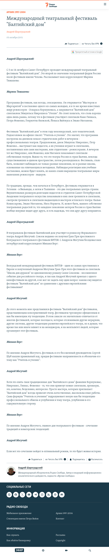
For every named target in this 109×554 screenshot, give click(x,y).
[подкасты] (43, 550)
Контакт (60, 519)
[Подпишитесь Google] (9, 494)
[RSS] (48, 494)
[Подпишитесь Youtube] (29, 494)
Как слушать (13, 535)
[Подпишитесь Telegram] (35, 494)
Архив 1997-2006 (64, 513)
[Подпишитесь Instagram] (42, 494)
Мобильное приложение (19, 513)
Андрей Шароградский (18, 32)
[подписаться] (61, 494)
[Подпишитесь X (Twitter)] (22, 494)
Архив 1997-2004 (16, 12)
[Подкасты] (55, 494)
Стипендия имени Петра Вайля (22, 519)
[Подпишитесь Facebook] (15, 494)
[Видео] (66, 550)
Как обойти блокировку (19, 540)
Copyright (60, 540)
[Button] (71, 44)
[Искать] (90, 550)
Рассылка (60, 535)
